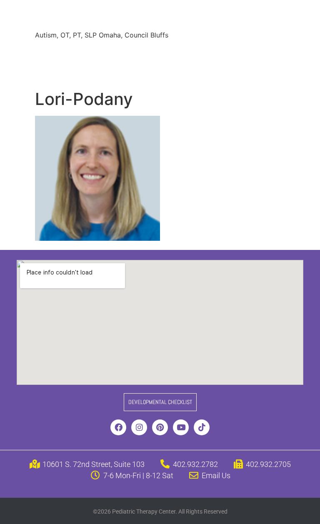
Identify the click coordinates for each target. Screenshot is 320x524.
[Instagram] (139, 427)
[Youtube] (181, 427)
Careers (53, 71)
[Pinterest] (160, 427)
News (234, 54)
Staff (120, 54)
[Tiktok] (202, 427)
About (50, 54)
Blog (263, 54)
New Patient (97, 71)
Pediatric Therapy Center (135, 16)
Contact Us (147, 71)
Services (86, 54)
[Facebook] (118, 427)
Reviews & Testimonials (176, 54)
